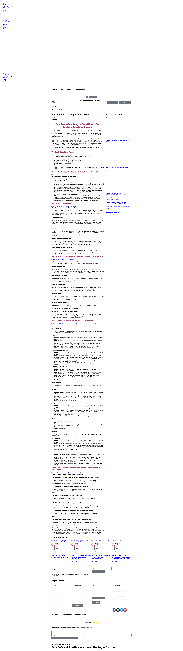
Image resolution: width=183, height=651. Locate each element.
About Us (54, 590)
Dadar (81, 146)
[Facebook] (114, 610)
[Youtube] (125, 610)
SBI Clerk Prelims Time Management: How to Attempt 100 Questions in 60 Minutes (121, 557)
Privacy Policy (55, 601)
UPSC (93, 590)
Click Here (127, 591)
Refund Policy (55, 606)
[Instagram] (118, 610)
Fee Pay (53, 596)
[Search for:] (6, 23)
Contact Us (54, 593)
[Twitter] (121, 610)
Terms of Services (56, 598)
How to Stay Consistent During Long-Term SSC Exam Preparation (81, 557)
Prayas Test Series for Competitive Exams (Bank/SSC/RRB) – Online (117, 203)
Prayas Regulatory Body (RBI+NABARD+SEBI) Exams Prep (116, 194)
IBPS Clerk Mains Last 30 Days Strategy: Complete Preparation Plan (101, 557)
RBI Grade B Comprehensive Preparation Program (115, 211)
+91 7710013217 (123, 599)
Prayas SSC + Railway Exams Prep (117, 167)
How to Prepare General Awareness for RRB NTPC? (60, 556)
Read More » (54, 560)
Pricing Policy (55, 603)
